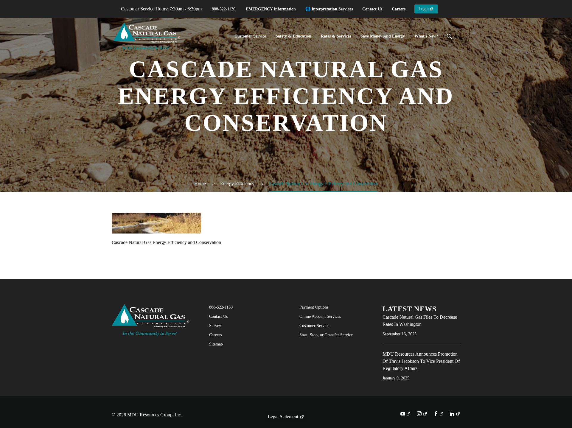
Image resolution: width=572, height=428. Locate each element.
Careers (398, 9)
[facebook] (438, 414)
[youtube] (405, 414)
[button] (449, 36)
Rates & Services (336, 36)
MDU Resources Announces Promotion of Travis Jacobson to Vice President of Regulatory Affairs (421, 361)
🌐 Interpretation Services (329, 9)
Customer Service (250, 36)
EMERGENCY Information (271, 9)
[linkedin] (455, 414)
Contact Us (372, 9)
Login (424, 9)
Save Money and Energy (382, 36)
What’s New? (426, 36)
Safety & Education (293, 36)
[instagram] (422, 414)
